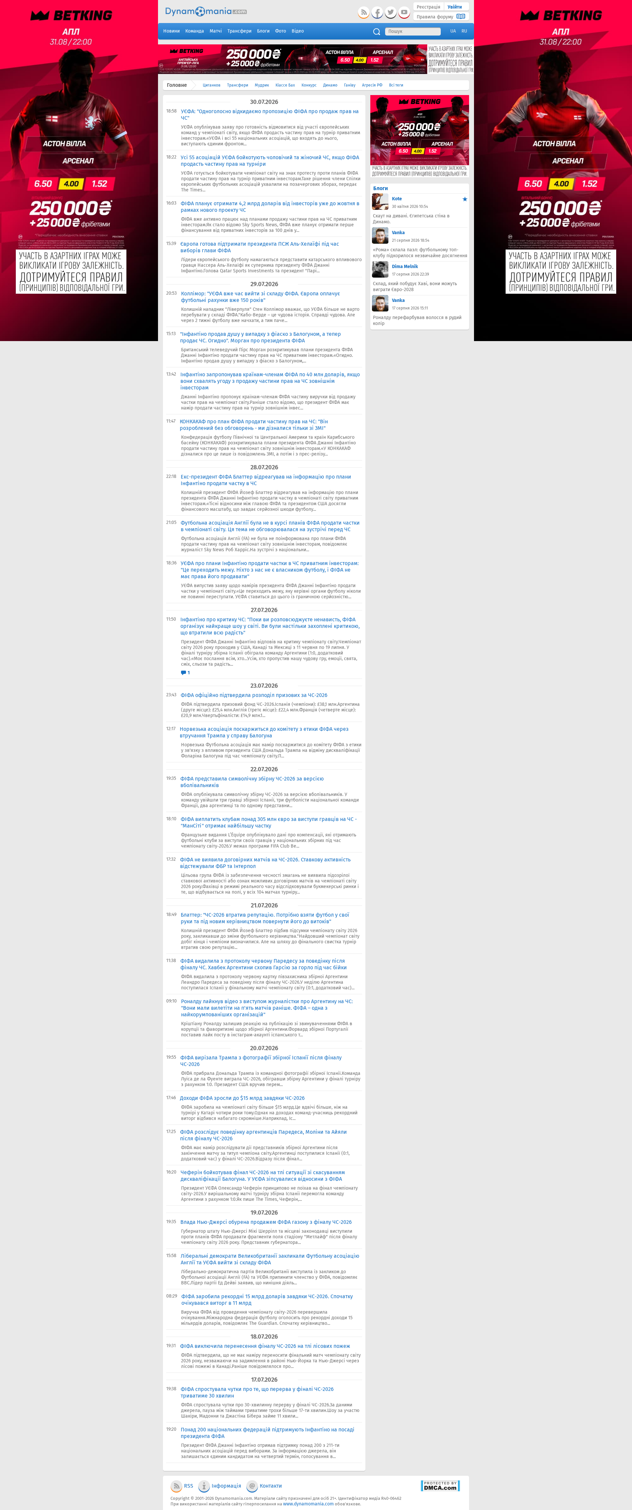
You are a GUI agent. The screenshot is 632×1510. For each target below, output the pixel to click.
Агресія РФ (372, 85)
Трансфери (237, 85)
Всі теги (396, 85)
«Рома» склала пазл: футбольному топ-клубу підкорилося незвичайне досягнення (420, 253)
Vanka (398, 232)
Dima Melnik (405, 266)
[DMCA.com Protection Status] (440, 1490)
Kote (397, 199)
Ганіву (350, 85)
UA (453, 31)
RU (464, 31)
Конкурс (309, 85)
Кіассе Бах (285, 85)
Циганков (212, 85)
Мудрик (262, 85)
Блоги (380, 188)
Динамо (330, 85)
